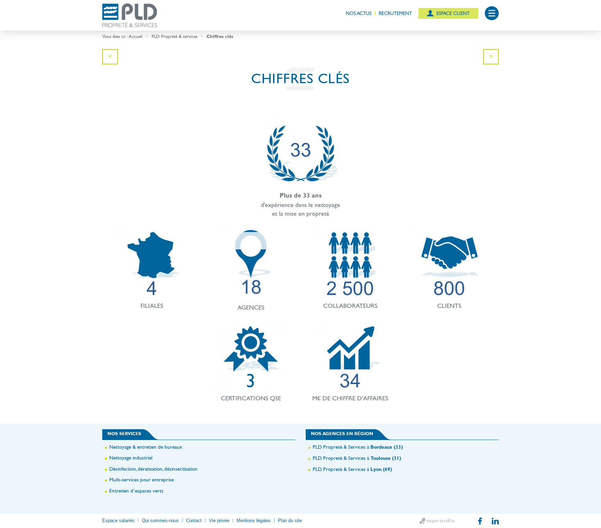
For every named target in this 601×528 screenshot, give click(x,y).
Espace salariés (118, 520)
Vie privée (219, 520)
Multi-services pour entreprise (141, 479)
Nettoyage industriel (130, 458)
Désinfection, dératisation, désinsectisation (153, 469)
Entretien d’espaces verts (136, 491)
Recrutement (395, 13)
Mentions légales (254, 520)
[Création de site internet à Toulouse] (436, 521)
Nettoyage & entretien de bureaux (145, 447)
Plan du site (290, 520)
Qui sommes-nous (160, 520)
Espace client (452, 13)
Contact (194, 520)
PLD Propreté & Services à (358, 447)
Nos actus (358, 13)
